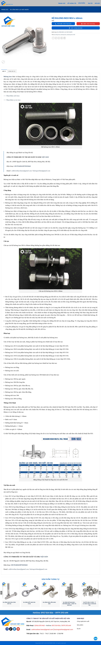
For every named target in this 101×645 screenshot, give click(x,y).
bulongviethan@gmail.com (41, 171)
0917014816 (18, 166)
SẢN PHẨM (81, 3)
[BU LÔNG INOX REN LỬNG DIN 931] (10, 591)
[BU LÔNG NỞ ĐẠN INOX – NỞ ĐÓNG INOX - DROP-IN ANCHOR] (70, 591)
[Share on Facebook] (53, 38)
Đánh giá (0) (11, 71)
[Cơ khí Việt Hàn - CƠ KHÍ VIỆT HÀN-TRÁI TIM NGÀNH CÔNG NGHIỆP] (10, 3)
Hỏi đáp (97, 3)
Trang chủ (61, 3)
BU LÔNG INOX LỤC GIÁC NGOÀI (19, 9)
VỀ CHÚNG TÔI (71, 3)
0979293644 (27, 166)
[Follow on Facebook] (7, 629)
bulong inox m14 (71, 34)
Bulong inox (8, 76)
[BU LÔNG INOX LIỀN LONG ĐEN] (50, 591)
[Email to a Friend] (59, 38)
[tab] (4, 71)
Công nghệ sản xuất (83, 621)
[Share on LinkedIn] (64, 38)
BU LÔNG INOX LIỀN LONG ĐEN (49, 603)
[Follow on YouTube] (18, 629)
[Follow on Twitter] (14, 629)
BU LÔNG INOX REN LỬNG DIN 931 (9, 603)
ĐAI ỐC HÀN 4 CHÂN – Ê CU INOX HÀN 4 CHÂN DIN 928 (89, 604)
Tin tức (90, 3)
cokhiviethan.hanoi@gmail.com (21, 171)
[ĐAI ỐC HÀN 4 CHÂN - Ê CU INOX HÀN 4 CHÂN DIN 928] (90, 591)
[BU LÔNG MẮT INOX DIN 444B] (30, 591)
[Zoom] (3, 61)
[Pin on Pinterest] (61, 38)
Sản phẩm (80, 625)
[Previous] (1, 596)
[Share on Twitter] (56, 38)
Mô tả (4, 71)
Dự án (78, 628)
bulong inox (63, 34)
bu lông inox (57, 34)
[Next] (100, 596)
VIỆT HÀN (45, 157)
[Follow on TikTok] (10, 629)
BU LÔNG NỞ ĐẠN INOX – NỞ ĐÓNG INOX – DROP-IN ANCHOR (69, 604)
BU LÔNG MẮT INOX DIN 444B (29, 603)
